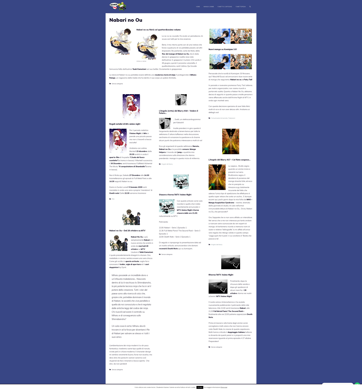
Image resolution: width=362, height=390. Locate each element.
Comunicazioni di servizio (219, 118)
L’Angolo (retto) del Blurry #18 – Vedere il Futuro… (178, 112)
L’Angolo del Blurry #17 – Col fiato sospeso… (229, 160)
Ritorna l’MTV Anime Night (221, 275)
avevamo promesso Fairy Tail (232, 85)
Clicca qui (223, 387)
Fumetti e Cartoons (225, 6)
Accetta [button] (200, 387)
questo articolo (132, 261)
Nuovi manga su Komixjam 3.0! (223, 49)
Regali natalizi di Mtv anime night (124, 124)
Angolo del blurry (167, 164)
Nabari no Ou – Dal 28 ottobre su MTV (127, 230)
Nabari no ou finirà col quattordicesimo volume (159, 29)
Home (198, 6)
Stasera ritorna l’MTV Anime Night (175, 194)
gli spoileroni (240, 287)
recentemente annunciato (187, 207)
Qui (188, 66)
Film (113, 199)
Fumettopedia (241, 6)
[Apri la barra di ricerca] (250, 6)
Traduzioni (231, 118)
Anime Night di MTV (240, 97)
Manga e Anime (209, 6)
